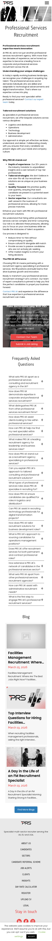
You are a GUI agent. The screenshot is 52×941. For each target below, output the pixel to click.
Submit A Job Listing (27, 344)
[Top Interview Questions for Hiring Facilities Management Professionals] (26, 715)
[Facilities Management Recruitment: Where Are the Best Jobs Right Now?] (26, 654)
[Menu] (47, 3)
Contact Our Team (26, 337)
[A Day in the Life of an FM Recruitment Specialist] (26, 774)
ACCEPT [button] (31, 936)
